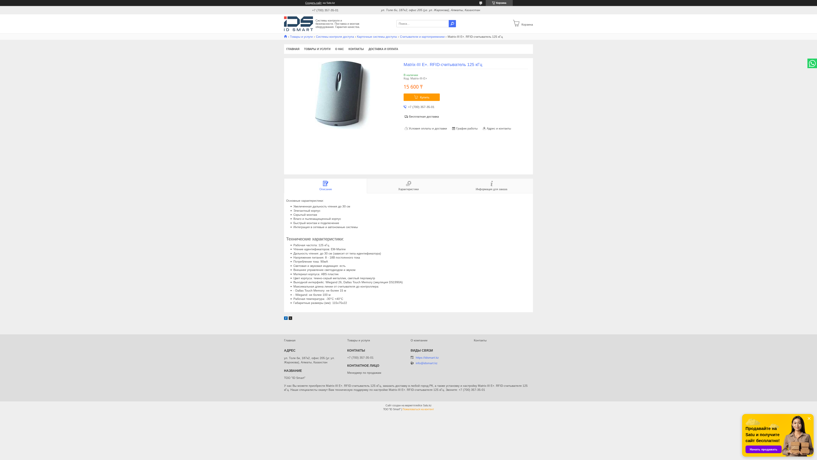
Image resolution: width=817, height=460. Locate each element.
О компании (419, 340)
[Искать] (452, 23)
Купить (424, 97)
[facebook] (286, 319)
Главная (292, 49)
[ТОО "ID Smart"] (298, 23)
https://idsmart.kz (427, 357)
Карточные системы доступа (377, 36)
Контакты (356, 49)
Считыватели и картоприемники (422, 36)
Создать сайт (313, 2)
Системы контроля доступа (335, 36)
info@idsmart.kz (426, 363)
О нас (339, 49)
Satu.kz (427, 405)
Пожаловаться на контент (418, 409)
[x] (290, 319)
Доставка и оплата (383, 49)
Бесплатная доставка (424, 116)
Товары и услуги (301, 36)
